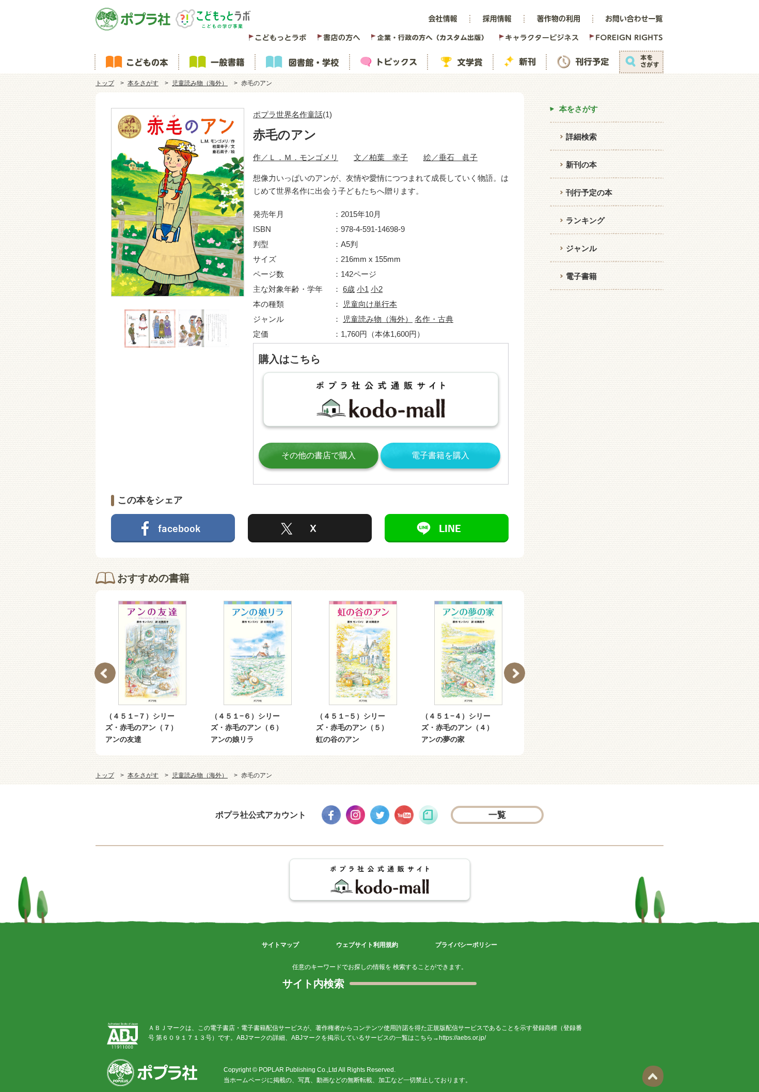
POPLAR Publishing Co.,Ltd (298, 1069)
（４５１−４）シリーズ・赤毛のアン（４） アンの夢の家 (461, 727)
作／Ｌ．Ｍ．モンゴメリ (295, 157)
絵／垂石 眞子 (450, 157)
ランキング (585, 220)
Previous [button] (105, 672)
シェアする (173, 528)
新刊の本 (581, 164)
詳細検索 (581, 136)
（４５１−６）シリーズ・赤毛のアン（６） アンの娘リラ (250, 727)
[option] (152, 673)
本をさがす (143, 83)
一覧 (497, 815)
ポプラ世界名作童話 (288, 114)
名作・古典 (434, 319)
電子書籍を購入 (440, 455)
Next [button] (514, 672)
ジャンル (581, 248)
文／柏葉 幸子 (381, 157)
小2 (377, 289)
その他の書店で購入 (318, 455)
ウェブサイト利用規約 (367, 944)
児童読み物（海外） (200, 83)
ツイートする (310, 528)
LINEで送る (447, 528)
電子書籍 (581, 276)
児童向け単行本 (370, 304)
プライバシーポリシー (466, 944)
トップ (105, 83)
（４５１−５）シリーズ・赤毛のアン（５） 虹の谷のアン (356, 727)
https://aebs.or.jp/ (462, 1037)
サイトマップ (280, 944)
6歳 (349, 289)
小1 (363, 289)
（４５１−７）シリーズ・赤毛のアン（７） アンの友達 (145, 727)
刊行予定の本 (589, 192)
